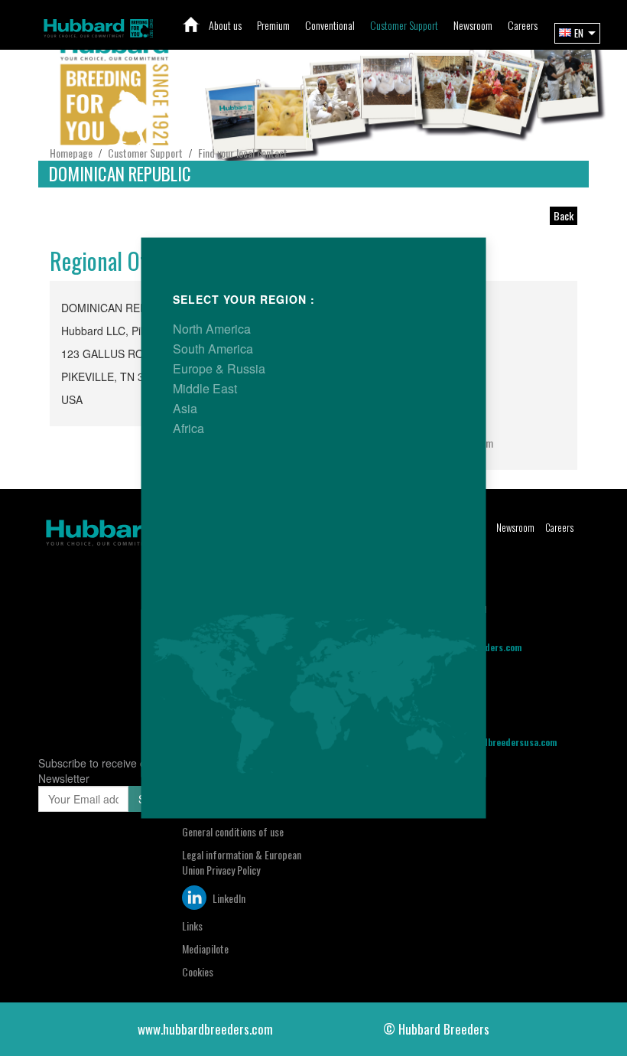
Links (192, 925)
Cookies (197, 971)
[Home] (191, 24)
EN (578, 33)
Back (563, 215)
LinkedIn (227, 898)
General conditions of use (233, 831)
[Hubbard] (98, 26)
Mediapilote (205, 948)
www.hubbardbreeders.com (205, 1028)
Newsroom (515, 527)
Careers (559, 527)
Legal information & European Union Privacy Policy (241, 862)
